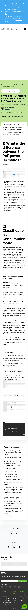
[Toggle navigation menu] (25, 29)
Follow (6, 112)
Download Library (6, 598)
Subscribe (22, 581)
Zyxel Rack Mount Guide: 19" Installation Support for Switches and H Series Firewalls (13, 470)
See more (7, 517)
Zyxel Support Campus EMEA (9, 85)
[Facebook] (9, 547)
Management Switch (8, 86)
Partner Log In (23, 594)
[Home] (5, 29)
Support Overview (6, 594)
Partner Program (23, 596)
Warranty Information (7, 600)
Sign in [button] (17, 29)
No (17, 533)
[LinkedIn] (19, 547)
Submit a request (18, 116)
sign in (10, 564)
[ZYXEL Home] (3, 572)
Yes (11, 533)
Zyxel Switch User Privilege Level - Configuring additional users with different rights (13, 503)
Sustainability (22, 608)
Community (5, 596)
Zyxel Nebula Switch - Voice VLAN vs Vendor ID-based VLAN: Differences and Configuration (13, 463)
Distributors (15, 605)
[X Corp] (14, 547)
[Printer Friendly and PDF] (16, 112)
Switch (21, 85)
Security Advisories (7, 602)
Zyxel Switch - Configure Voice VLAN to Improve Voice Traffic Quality (12, 452)
